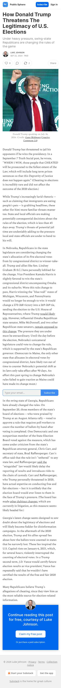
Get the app (46, 673)
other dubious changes (23, 501)
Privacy (32, 661)
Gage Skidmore (33, 137)
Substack (14, 681)
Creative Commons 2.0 (36, 139)
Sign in (54, 4)
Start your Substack (22, 673)
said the (42, 462)
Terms (41, 661)
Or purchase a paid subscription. (30, 642)
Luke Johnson (17, 52)
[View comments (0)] (17, 63)
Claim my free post (30, 634)
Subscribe (42, 4)
